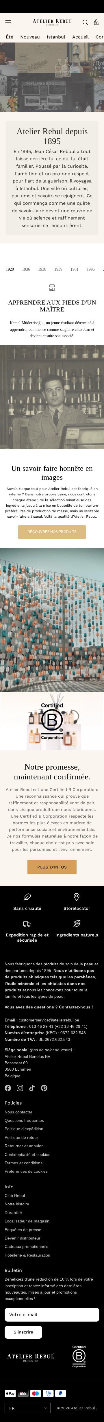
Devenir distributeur (22, 1238)
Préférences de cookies (26, 1171)
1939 (58, 269)
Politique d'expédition (24, 1128)
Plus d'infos (52, 867)
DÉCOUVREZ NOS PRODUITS (52, 532)
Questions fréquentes (24, 1120)
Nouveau (30, 37)
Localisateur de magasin (27, 1221)
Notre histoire (17, 1204)
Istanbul (56, 37)
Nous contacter (18, 1112)
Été (9, 37)
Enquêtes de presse (23, 1229)
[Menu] (8, 22)
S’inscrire (23, 1332)
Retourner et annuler (24, 1145)
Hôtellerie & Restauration (27, 1255)
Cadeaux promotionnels (26, 1246)
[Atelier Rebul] (52, 22)
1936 (26, 269)
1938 (42, 269)
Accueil (80, 37)
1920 (10, 269)
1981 (74, 269)
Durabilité (13, 1212)
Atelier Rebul (83, 1408)
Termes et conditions (23, 1163)
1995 (91, 269)
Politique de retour (21, 1137)
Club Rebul (15, 1195)
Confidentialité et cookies (27, 1154)
